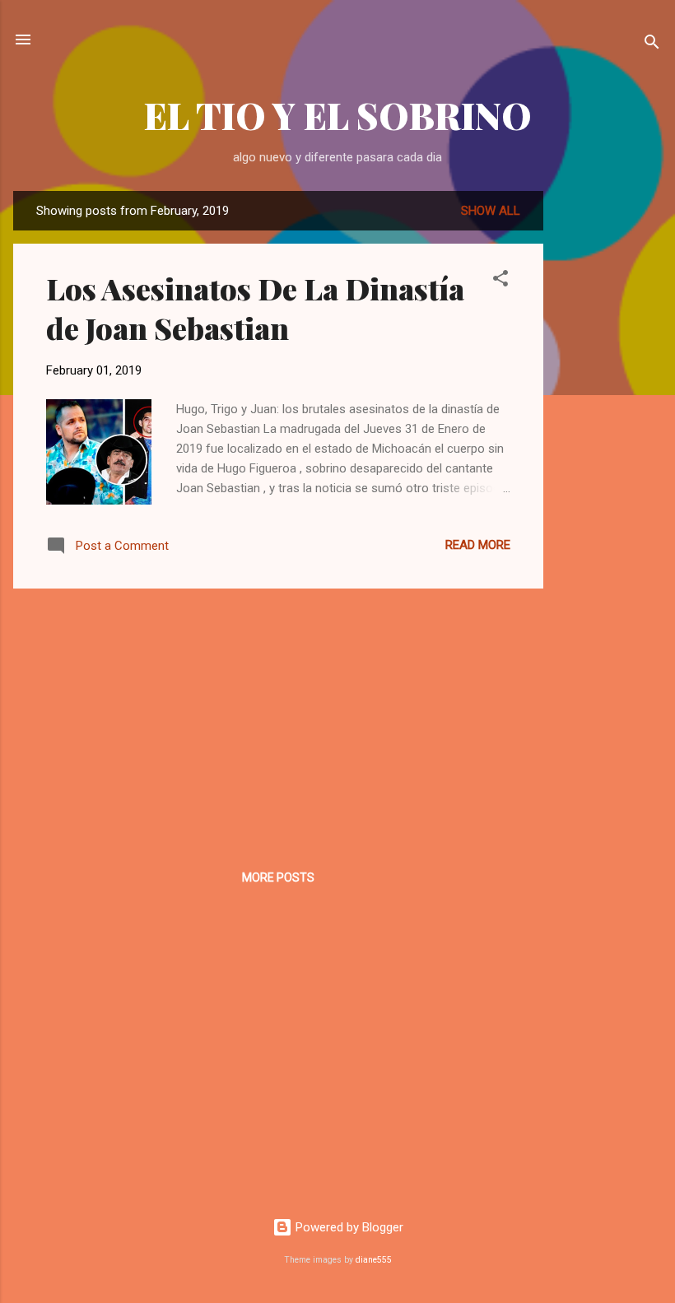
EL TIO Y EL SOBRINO (338, 115)
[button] (500, 281)
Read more (477, 544)
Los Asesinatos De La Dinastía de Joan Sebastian (255, 307)
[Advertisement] (609, 438)
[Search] (652, 45)
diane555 (374, 1259)
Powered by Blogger (347, 1227)
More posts (278, 877)
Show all (490, 210)
